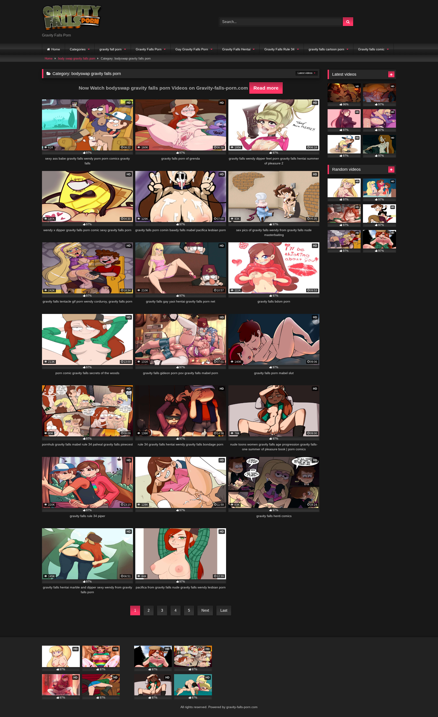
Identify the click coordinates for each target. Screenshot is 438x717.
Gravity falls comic (371, 49)
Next (205, 610)
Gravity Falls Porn (149, 49)
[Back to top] (424, 703)
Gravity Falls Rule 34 (279, 49)
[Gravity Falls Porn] (72, 18)
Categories (78, 49)
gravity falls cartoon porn (326, 49)
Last (223, 610)
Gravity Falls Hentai (236, 49)
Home (55, 49)
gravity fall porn (110, 49)
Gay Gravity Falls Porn (191, 49)
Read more (266, 88)
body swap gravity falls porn (76, 58)
